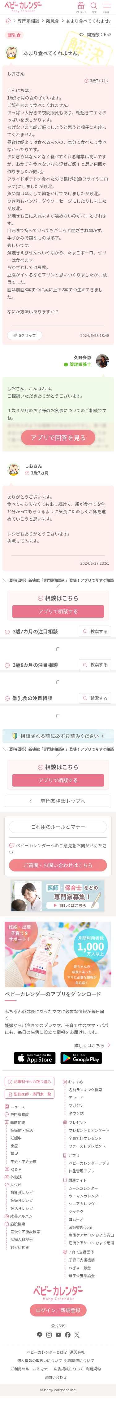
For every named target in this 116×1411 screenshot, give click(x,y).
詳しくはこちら (89, 1045)
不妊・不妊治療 (24, 1161)
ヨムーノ (76, 1219)
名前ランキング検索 (85, 1089)
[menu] (107, 7)
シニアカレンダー (83, 1203)
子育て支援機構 (82, 1259)
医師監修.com (80, 1227)
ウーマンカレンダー (85, 1195)
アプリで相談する (58, 611)
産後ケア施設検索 (25, 1231)
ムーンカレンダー (83, 1188)
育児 (14, 1153)
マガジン (76, 1105)
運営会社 (77, 1352)
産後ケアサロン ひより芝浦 (88, 1242)
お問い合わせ (56, 1377)
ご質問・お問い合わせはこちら (58, 865)
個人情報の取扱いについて (39, 1360)
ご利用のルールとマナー (58, 826)
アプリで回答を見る (58, 437)
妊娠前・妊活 (22, 1130)
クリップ (27, 335)
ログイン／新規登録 (58, 1310)
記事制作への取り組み (32, 1081)
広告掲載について (69, 1368)
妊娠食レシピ (22, 1200)
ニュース (18, 1106)
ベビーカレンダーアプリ (88, 1163)
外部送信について (79, 1360)
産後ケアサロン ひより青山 (88, 1234)
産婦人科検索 (22, 1239)
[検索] (94, 7)
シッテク (76, 1211)
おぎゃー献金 (80, 1267)
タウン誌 (76, 1113)
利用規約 (93, 1368)
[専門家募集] (57, 895)
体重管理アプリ (82, 1170)
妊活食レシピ (22, 1208)
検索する (99, 631)
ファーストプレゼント (87, 1146)
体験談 (16, 1177)
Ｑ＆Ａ (16, 1169)
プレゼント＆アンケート (88, 1130)
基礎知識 (17, 1122)
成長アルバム (21, 1216)
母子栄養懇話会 (82, 1275)
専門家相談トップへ (63, 801)
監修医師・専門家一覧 (32, 1093)
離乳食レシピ (22, 1192)
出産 (14, 1145)
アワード (76, 1097)
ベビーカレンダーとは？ (47, 1352)
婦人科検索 (20, 1247)
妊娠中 (16, 1137)
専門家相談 (28, 21)
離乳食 (52, 21)
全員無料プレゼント (85, 1138)
